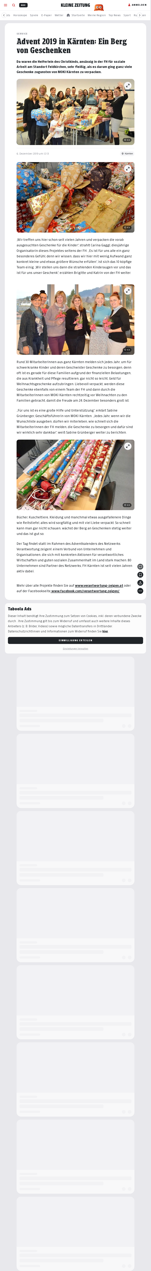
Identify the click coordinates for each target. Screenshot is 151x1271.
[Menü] (5, 5)
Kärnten (129, 153)
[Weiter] (139, 15)
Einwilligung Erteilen (75, 640)
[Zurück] (4, 15)
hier (105, 631)
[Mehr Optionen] (140, 591)
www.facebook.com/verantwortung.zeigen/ (85, 591)
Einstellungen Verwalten (75, 648)
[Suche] (13, 5)
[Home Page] (75, 5)
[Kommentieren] (140, 567)
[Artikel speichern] (140, 575)
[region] (75, 15)
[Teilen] (140, 583)
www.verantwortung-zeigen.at (99, 585)
